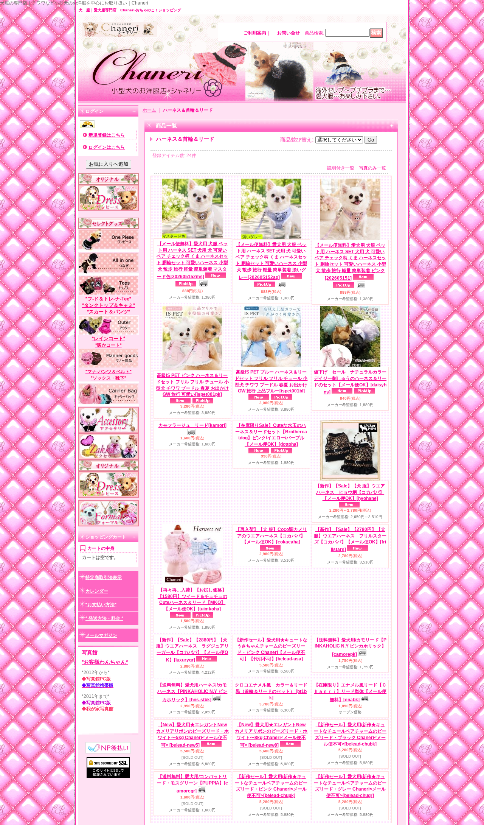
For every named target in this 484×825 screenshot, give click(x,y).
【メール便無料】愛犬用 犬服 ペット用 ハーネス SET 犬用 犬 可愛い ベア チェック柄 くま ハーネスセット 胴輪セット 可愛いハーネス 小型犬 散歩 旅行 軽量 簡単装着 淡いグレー (271, 261)
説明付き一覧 (340, 168)
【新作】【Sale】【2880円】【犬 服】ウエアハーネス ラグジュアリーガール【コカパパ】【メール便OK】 (192, 716)
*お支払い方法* (100, 604)
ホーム (149, 110)
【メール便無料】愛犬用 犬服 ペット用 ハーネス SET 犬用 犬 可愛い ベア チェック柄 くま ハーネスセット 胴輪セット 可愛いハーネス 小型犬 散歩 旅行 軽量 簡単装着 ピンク (350, 262)
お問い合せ (288, 33)
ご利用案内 (255, 33)
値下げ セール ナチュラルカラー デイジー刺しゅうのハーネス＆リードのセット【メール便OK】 (352, 382)
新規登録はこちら (106, 135)
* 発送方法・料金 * (104, 618)
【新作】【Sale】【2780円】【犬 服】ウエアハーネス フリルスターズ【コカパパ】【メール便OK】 (350, 606)
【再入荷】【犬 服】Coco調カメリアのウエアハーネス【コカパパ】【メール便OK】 (271, 603)
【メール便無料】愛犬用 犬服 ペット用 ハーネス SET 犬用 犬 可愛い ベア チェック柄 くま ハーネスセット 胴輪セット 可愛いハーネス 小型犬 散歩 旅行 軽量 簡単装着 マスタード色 (192, 260)
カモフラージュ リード (192, 491)
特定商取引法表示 (103, 577)
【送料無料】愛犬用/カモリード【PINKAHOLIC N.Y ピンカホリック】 (350, 711)
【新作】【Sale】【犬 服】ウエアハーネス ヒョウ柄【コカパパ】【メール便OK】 (350, 492)
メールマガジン (101, 635)
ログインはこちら (106, 147)
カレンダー (96, 591)
